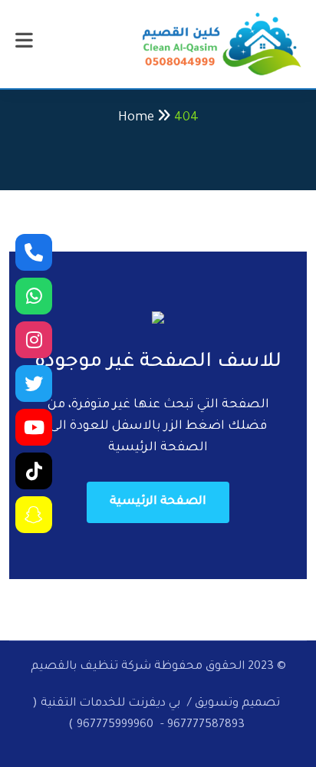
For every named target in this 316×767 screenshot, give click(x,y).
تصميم (261, 703)
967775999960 (115, 725)
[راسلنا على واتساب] (33, 296)
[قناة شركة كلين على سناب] (33, 514)
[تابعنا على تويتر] (33, 383)
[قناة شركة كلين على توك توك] (33, 471)
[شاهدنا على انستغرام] (33, 339)
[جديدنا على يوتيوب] (33, 427)
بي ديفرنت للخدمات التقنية (109, 703)
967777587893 (206, 725)
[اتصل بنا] (33, 252)
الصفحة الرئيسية (158, 502)
